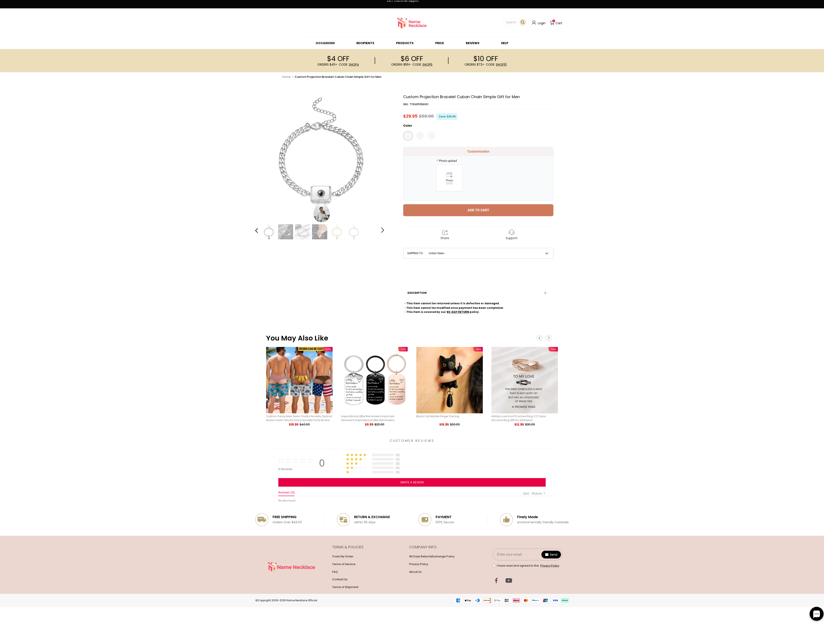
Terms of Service (344, 564)
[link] (325, 43)
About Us (415, 572)
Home (286, 77)
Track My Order (342, 556)
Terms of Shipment (345, 587)
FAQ (335, 572)
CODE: (349, 64)
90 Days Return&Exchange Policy (431, 556)
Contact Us (339, 579)
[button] (515, 22)
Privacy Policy (418, 564)
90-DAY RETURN (458, 312)
